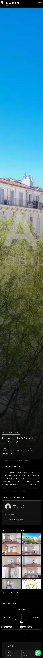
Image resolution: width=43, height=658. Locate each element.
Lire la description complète (13, 497)
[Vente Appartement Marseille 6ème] (21, 233)
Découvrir (21, 598)
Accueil (2, 460)
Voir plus (21, 634)
